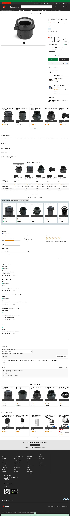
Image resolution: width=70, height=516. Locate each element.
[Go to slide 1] (23, 43)
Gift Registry (16, 465)
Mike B (3, 281)
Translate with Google (6, 273)
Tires (39, 10)
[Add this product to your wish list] (58, 55)
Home (3, 13)
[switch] (3, 181)
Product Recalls (4, 465)
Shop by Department (7, 10)
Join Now (43, 447)
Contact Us (3, 469)
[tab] (51, 39)
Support (49, 3)
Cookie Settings (4, 471)
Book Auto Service (58, 10)
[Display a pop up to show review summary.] (61, 80)
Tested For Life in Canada (30, 465)
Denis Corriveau (5, 266)
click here (52, 101)
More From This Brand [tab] (24, 200)
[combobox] (63, 258)
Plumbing (15, 13)
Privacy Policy (41, 456)
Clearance (30, 10)
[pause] (4, 1)
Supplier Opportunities (30, 473)
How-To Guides (16, 471)
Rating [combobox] (3, 254)
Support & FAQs (4, 458)
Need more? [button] (65, 45)
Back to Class (44, 10)
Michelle (3, 325)
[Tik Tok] (12, 500)
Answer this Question (63, 367)
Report (14, 275)
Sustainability (28, 469)
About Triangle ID (29, 458)
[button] (51, 6)
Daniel (3, 362)
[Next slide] (68, 1)
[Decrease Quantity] (49, 55)
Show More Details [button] (34, 193)
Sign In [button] (35, 445)
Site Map (40, 460)
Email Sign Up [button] (44, 3)
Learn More (6, 486)
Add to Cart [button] (53, 59)
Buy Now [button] (63, 59)
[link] (51, 22)
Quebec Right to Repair (42, 465)
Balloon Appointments (17, 467)
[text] (8, 124)
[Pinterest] (10, 500)
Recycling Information (30, 471)
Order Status (58, 6)
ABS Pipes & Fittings (28, 13)
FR (67, 3)
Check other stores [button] (52, 51)
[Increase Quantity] (55, 55)
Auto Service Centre (17, 458)
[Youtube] (8, 500)
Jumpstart (28, 467)
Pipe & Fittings (21, 13)
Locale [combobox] (9, 254)
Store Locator (3, 456)
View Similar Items (66, 23)
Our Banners (28, 460)
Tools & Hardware (9, 13)
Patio (35, 10)
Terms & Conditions (42, 458)
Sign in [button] (65, 3)
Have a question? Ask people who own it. (9, 349)
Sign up (6, 479)
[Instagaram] (6, 500)
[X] (4, 500)
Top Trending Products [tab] (15, 200)
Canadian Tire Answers (7, 371)
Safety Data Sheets (4, 467)
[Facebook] (2, 500)
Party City (50, 10)
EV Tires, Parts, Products (17, 460)
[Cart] (67, 6)
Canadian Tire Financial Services (18, 456)
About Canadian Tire (29, 456)
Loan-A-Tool (15, 469)
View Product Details (59, 23)
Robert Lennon (5, 310)
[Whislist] (63, 6)
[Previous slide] (1, 1)
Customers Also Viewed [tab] (6, 200)
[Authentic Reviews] (6, 233)
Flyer (15, 10)
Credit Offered (37, 3)
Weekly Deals (22, 10)
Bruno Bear (4, 296)
